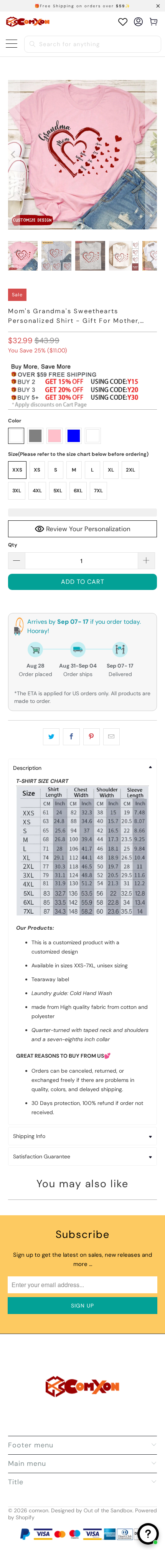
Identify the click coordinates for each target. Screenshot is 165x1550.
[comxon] (28, 22)
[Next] (151, 154)
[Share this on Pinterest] (91, 736)
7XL (98, 490)
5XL (57, 490)
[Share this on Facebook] (71, 736)
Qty (12, 545)
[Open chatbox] (148, 1534)
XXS (17, 470)
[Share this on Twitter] (51, 736)
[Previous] (14, 154)
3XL (16, 490)
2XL (130, 470)
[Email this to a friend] (111, 736)
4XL (37, 490)
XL (111, 470)
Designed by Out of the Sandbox (91, 1510)
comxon (38, 1510)
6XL (78, 490)
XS (37, 470)
